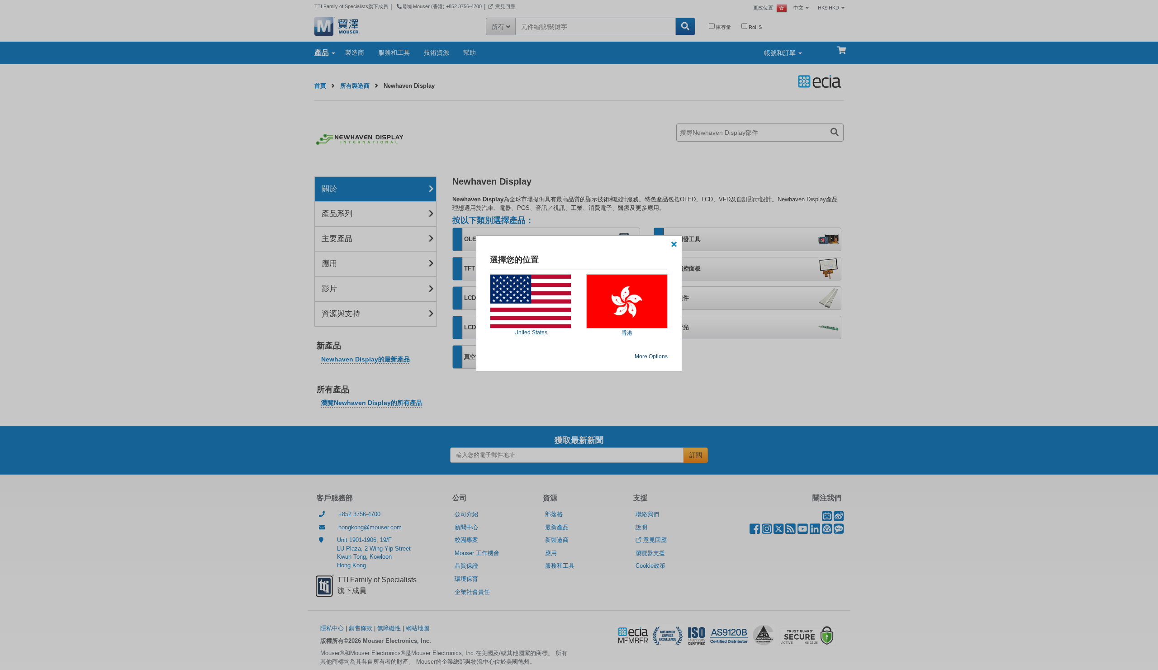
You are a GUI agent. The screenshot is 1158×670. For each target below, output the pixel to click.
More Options (651, 356)
